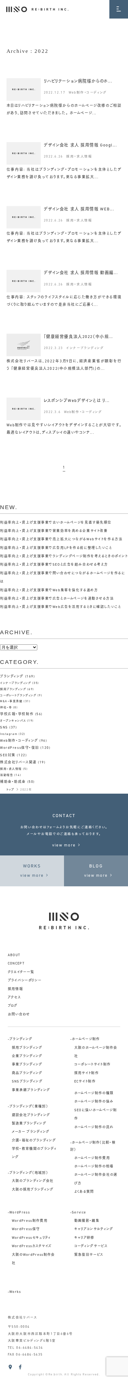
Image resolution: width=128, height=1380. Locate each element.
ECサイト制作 (85, 1081)
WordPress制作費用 (30, 1221)
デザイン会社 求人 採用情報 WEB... (79, 209)
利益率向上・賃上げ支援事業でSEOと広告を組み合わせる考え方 (54, 565)
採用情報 (15, 989)
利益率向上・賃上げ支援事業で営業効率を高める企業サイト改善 (53, 531)
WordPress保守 (26, 1229)
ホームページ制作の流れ (94, 1127)
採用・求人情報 (79, 156)
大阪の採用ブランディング (33, 1190)
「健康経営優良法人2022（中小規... (78, 337)
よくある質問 (84, 1192)
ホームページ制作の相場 (94, 1166)
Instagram (8, 734)
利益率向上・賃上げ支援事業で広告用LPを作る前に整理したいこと (56, 548)
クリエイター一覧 (21, 972)
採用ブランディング (13, 689)
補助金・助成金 (13, 782)
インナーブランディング (85, 348)
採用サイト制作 (86, 1073)
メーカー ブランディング (31, 1132)
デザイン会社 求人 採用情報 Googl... (80, 145)
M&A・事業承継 (11, 701)
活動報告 (6, 775)
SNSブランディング (27, 1081)
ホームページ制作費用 (92, 1158)
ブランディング (12, 676)
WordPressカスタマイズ (32, 1246)
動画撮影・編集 (86, 1221)
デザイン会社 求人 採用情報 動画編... (81, 273)
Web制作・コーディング (88, 93)
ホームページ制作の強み (94, 1102)
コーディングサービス (90, 1246)
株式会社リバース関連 (18, 762)
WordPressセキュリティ (31, 1238)
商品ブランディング (27, 1073)
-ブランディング (20, 1039)
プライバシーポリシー (24, 980)
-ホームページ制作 (85, 1039)
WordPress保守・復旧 (19, 748)
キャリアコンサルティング (93, 1229)
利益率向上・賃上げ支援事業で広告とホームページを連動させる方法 (57, 599)
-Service (78, 1212)
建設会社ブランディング (31, 1115)
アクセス (14, 997)
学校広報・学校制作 (17, 714)
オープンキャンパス (13, 721)
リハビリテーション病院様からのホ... (78, 81)
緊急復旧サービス (88, 1255)
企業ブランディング (27, 1056)
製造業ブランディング (29, 1123)
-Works (14, 1292)
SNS (4, 727)
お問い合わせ (19, 1014)
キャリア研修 (84, 1238)
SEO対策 (8, 755)
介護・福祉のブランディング (34, 1140)
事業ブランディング (27, 1064)
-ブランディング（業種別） (28, 1106)
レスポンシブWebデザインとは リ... (77, 401)
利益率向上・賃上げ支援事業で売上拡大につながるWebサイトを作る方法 (61, 539)
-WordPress (19, 1212)
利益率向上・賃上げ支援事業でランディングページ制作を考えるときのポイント (64, 556)
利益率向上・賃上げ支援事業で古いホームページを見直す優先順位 (56, 523)
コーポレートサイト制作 (92, 1064)
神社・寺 (6, 707)
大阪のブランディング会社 (33, 1181)
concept (16, 963)
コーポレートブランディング (18, 695)
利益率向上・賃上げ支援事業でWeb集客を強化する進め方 (49, 590)
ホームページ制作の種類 (94, 1093)
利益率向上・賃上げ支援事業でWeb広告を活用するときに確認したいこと (60, 607)
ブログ (13, 1006)
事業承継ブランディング (31, 1090)
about (14, 955)
